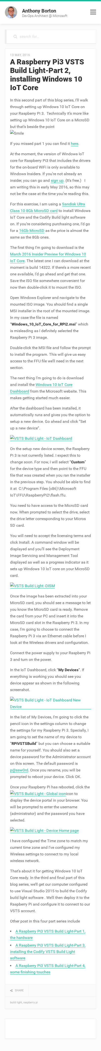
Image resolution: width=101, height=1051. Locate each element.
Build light (16, 1002)
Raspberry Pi (30, 1002)
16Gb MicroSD (31, 230)
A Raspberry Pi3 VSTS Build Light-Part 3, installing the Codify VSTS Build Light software (47, 951)
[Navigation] (93, 12)
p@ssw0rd (19, 770)
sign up (57, 180)
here (74, 143)
